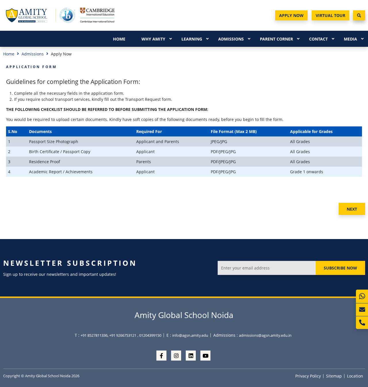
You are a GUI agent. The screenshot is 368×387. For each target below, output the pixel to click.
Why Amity (153, 39)
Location (355, 376)
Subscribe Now (340, 268)
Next (352, 209)
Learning (191, 39)
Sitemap (334, 376)
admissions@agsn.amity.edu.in (265, 335)
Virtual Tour (330, 15)
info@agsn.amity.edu (190, 335)
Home (119, 39)
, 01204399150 (149, 335)
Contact (318, 39)
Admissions (231, 39)
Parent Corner (276, 39)
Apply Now (291, 15)
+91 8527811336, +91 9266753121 (108, 335)
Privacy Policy (308, 376)
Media (350, 39)
